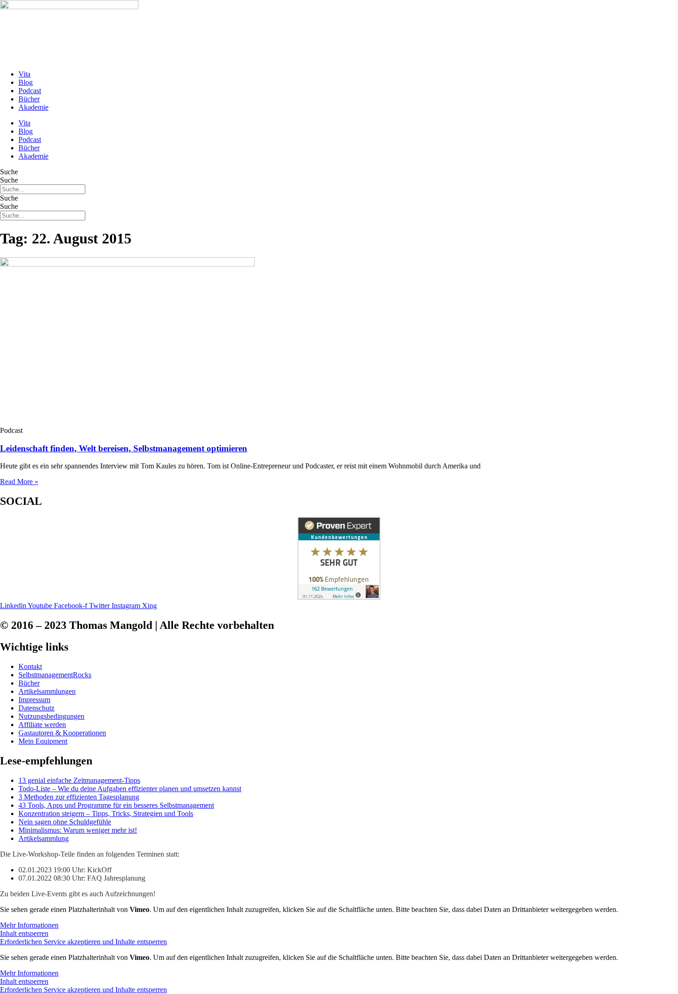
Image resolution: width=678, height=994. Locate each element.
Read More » (19, 481)
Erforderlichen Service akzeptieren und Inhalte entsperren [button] (83, 942)
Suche (9, 172)
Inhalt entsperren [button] (24, 933)
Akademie (33, 107)
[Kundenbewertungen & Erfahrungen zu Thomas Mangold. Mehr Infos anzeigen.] (339, 597)
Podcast (29, 91)
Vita (24, 74)
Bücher (29, 99)
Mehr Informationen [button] (29, 925)
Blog (25, 82)
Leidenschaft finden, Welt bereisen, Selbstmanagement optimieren (123, 448)
